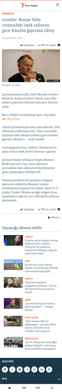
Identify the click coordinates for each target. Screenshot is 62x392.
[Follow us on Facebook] (5, 369)
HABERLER (8, 13)
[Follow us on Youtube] (20, 369)
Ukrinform (12, 119)
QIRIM (28, 300)
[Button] (27, 45)
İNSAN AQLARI (31, 318)
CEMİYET (29, 237)
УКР (24, 388)
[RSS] (42, 369)
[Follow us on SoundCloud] (27, 369)
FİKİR (27, 261)
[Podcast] (49, 369)
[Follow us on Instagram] (34, 369)
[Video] (10, 388)
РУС (38, 388)
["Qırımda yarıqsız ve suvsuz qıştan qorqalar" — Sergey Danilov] (13, 303)
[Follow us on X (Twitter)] (12, 369)
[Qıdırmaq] (52, 388)
